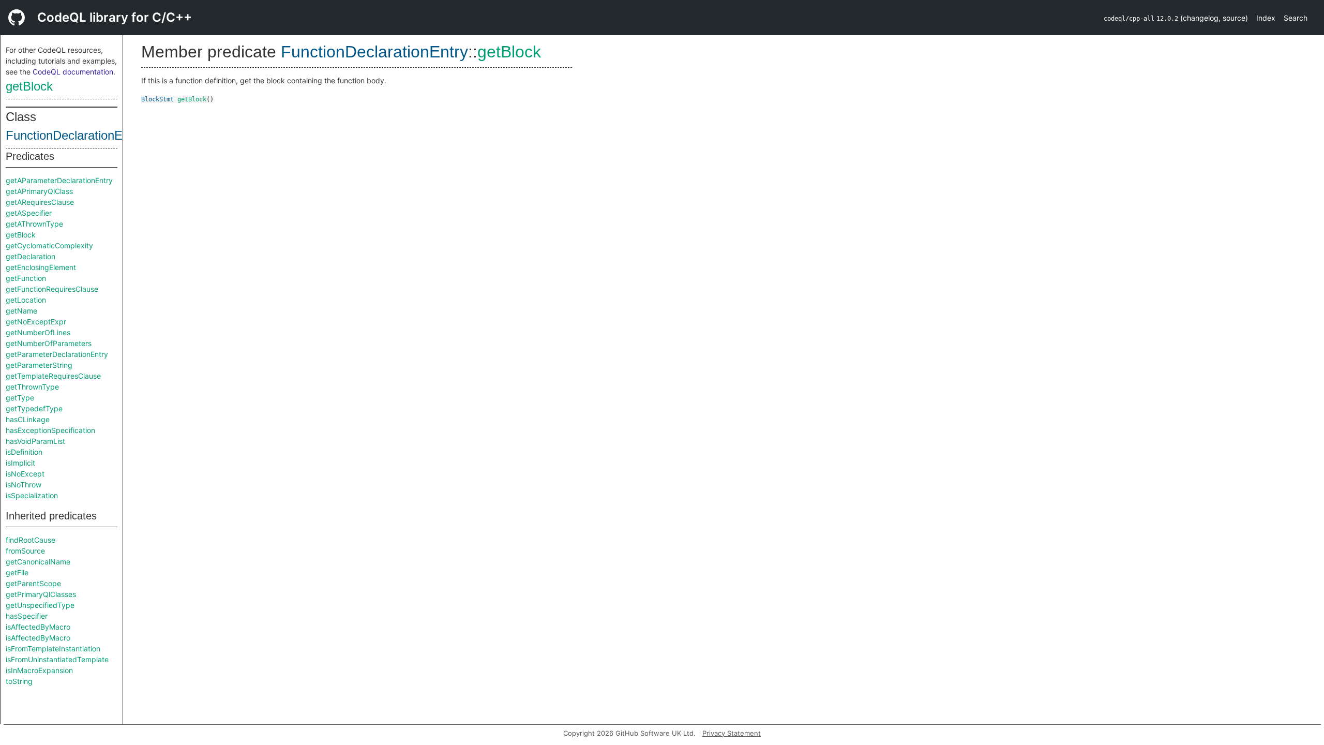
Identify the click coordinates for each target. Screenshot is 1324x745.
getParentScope (33, 583)
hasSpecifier (27, 616)
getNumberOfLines (38, 332)
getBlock (29, 86)
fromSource (25, 550)
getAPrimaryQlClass (39, 191)
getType (20, 397)
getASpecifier (29, 212)
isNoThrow (23, 484)
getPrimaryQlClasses (41, 594)
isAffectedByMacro (38, 626)
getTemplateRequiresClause (53, 375)
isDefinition (24, 452)
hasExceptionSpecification (50, 430)
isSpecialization (32, 495)
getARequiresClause (40, 202)
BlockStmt (157, 99)
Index (1265, 17)
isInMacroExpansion (39, 670)
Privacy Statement (731, 733)
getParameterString (39, 365)
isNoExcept (25, 473)
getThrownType (32, 386)
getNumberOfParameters (49, 343)
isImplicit (20, 462)
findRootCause (30, 539)
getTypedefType (34, 408)
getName (21, 310)
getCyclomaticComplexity (49, 245)
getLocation (26, 299)
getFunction (26, 278)
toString (19, 681)
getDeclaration (30, 256)
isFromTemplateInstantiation (53, 648)
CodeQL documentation (73, 71)
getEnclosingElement (41, 267)
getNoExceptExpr (36, 321)
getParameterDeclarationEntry (57, 354)
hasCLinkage (28, 419)
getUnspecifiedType (40, 605)
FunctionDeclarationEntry (74, 135)
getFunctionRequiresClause (52, 289)
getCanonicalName (38, 561)
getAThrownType (34, 223)
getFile (17, 572)
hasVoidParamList (35, 441)
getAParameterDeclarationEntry (59, 180)
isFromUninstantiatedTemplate (57, 659)
